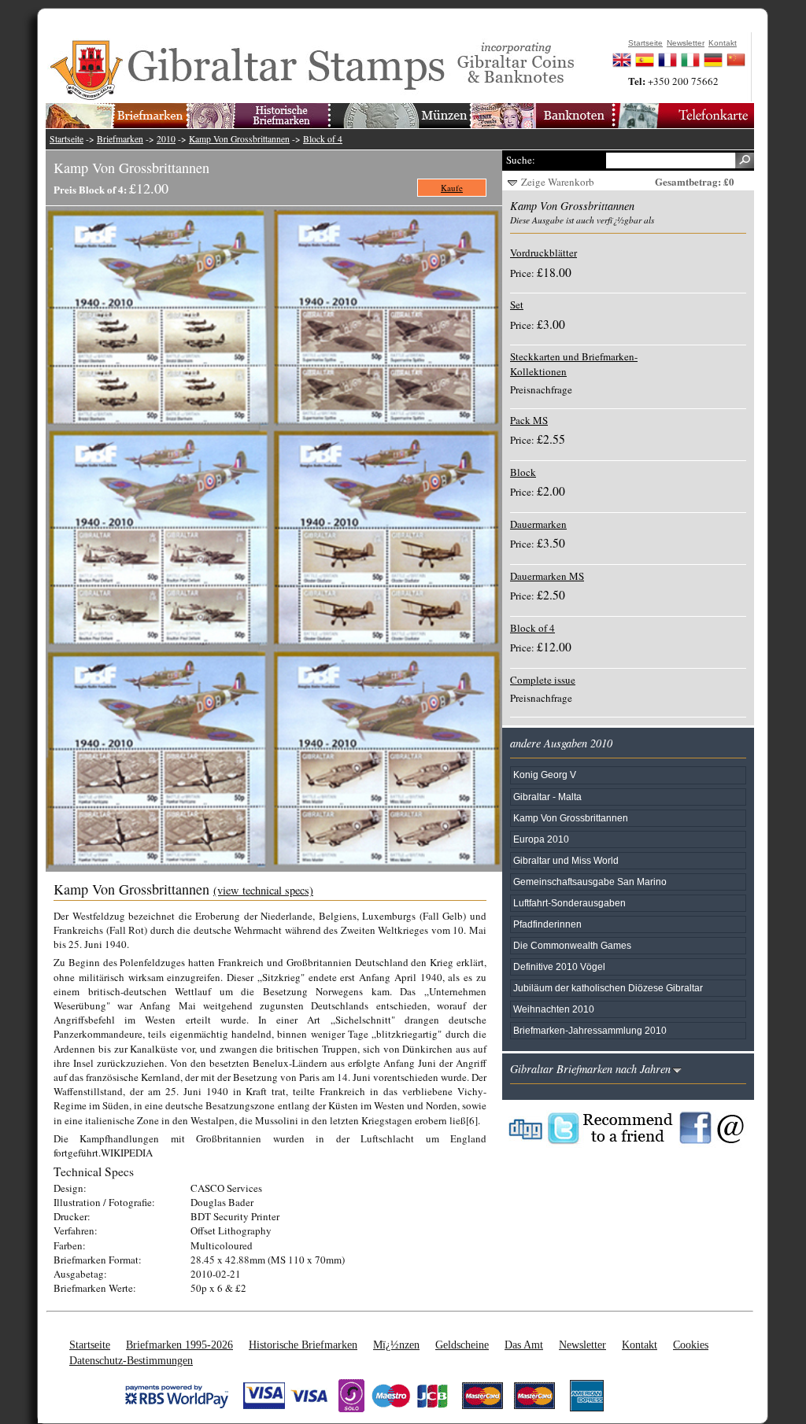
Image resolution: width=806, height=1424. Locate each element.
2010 (166, 139)
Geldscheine (462, 1344)
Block (523, 472)
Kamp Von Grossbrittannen (239, 139)
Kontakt (639, 1344)
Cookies (690, 1344)
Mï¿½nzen (396, 1344)
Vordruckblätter (543, 252)
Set (516, 304)
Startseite (66, 139)
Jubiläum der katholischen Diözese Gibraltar (608, 988)
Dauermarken (538, 524)
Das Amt (524, 1344)
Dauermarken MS (547, 576)
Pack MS (529, 420)
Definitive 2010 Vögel (559, 966)
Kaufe (452, 188)
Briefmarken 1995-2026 (179, 1344)
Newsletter (582, 1344)
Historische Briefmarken (303, 1344)
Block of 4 (322, 139)
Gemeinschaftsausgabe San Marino (590, 881)
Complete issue (542, 680)
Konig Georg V (544, 774)
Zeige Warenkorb (557, 182)
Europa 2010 (541, 839)
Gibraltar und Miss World (566, 860)
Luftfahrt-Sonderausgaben (569, 903)
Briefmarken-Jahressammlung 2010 (590, 1030)
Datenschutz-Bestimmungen (131, 1360)
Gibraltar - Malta (547, 796)
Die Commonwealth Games (572, 945)
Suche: (520, 160)
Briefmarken (120, 139)
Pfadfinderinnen (547, 924)
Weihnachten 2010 (553, 1009)
